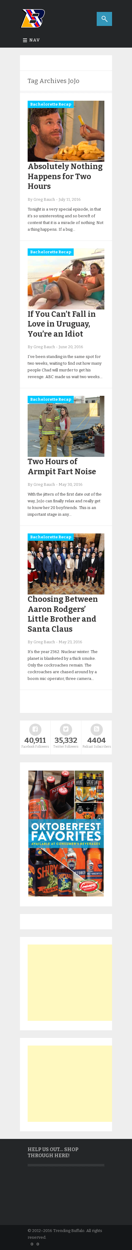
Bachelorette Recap (50, 104)
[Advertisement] (74, 983)
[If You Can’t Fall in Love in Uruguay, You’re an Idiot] (66, 308)
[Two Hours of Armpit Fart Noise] (66, 455)
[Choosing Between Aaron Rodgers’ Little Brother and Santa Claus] (66, 593)
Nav (34, 40)
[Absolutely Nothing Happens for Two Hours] (66, 160)
